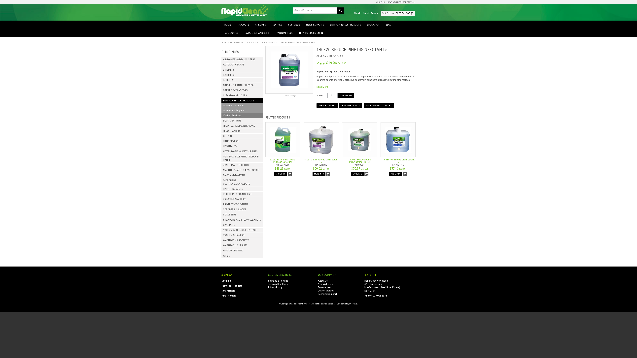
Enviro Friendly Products (345, 24)
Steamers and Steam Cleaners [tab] (242, 219)
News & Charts (315, 24)
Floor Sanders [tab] (232, 131)
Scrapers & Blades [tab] (234, 209)
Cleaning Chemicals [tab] (235, 95)
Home (227, 24)
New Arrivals (228, 290)
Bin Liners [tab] (229, 69)
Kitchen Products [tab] (232, 115)
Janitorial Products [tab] (236, 165)
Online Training (326, 290)
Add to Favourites (351, 105)
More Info (280, 174)
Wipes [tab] (226, 255)
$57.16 (397, 168)
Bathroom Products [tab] (233, 105)
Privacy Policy (275, 287)
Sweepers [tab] (229, 225)
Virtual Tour (285, 33)
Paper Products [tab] (233, 189)
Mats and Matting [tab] (234, 175)
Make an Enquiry (327, 105)
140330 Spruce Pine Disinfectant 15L (321, 160)
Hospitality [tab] (230, 146)
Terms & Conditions (278, 284)
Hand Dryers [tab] (231, 141)
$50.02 (321, 168)
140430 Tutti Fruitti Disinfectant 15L (398, 160)
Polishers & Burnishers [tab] (237, 194)
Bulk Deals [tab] (229, 80)
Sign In (357, 13)
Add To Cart (290, 174)
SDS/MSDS (294, 24)
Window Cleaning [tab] (233, 250)
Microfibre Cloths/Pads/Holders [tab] (236, 182)
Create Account (371, 13)
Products (243, 24)
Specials (260, 24)
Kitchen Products (268, 42)
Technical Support (327, 294)
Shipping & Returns (278, 280)
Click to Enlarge (289, 96)
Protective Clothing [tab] (235, 204)
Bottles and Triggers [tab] (234, 110)
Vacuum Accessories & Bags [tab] (240, 230)
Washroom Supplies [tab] (235, 245)
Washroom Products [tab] (236, 240)
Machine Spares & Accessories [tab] (241, 170)
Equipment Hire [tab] (232, 120)
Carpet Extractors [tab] (235, 90)
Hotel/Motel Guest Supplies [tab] (240, 151)
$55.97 (359, 168)
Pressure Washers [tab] (234, 199)
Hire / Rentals (228, 295)
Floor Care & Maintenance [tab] (239, 125)
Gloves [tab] (227, 136)
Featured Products (231, 285)
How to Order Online (311, 33)
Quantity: (321, 95)
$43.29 (283, 168)
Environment (324, 287)
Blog (388, 24)
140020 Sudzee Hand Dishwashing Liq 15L (359, 160)
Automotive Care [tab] (233, 64)
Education (373, 24)
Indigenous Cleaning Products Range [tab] (241, 158)
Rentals (277, 24)
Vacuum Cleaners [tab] (234, 235)
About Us (380, 2)
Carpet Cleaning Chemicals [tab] (239, 85)
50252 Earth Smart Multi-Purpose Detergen (283, 160)
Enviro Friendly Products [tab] (238, 100)
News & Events (394, 2)
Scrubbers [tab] (229, 214)
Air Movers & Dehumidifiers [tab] (239, 59)
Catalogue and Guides (258, 33)
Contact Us (408, 2)
